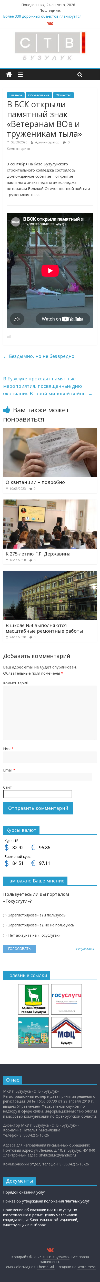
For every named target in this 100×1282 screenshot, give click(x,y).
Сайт (7, 787)
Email (9, 770)
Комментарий (15, 682)
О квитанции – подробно (35, 482)
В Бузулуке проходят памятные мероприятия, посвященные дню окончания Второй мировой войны (48, 386)
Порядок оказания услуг (24, 1192)
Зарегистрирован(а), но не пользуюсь (40, 925)
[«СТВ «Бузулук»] (9, 74)
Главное (15, 95)
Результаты (85, 949)
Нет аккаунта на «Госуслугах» (33, 935)
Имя (8, 748)
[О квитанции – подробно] (50, 431)
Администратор (47, 142)
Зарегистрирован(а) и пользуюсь (36, 915)
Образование (38, 95)
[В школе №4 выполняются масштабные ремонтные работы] (50, 574)
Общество (63, 95)
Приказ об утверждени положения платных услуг (46, 1201)
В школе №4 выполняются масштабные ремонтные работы (44, 628)
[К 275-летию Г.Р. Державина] (50, 502)
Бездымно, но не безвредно (38, 356)
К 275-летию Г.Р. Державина (38, 554)
